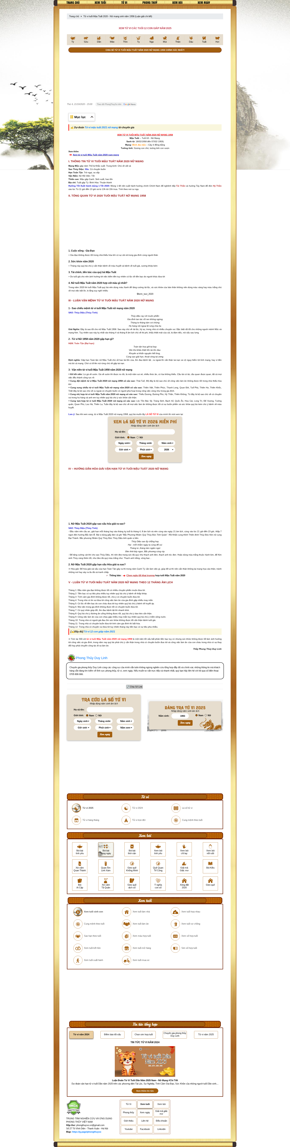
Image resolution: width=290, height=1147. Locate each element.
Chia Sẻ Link (136, 686)
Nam (132, 437)
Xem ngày (204, 2)
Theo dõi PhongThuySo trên (109, 104)
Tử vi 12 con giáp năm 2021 (99, 631)
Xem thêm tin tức (145, 1091)
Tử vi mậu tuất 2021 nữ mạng (101, 127)
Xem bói (177, 2)
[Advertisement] (145, 78)
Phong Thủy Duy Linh (91, 658)
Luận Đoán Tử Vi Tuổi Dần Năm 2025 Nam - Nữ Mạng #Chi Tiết (145, 1080)
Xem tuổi (100, 2)
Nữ (141, 437)
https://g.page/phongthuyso (86, 1131)
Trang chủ (73, 2)
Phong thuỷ (149, 2)
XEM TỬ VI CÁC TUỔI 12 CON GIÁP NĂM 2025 (145, 28)
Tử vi (124, 2)
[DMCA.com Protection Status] (73, 1108)
